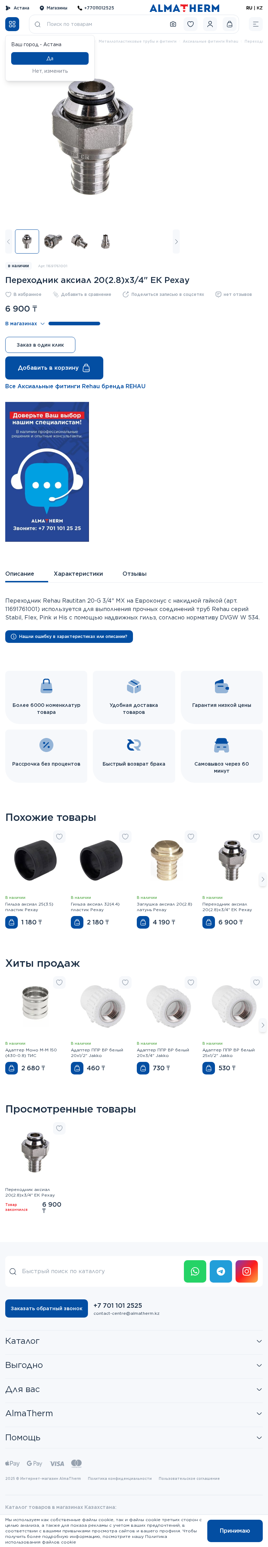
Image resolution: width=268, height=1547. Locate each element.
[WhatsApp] (195, 1271)
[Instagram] (247, 1271)
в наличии (18, 265)
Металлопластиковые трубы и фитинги (138, 41)
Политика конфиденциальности (120, 1478)
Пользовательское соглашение (189, 1478)
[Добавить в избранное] (59, 836)
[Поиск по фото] (173, 24)
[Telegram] (221, 1271)
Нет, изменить (50, 71)
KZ (260, 7)
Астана (21, 7)
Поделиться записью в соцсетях (168, 294)
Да (49, 58)
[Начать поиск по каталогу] (37, 24)
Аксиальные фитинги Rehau (210, 41)
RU (249, 7)
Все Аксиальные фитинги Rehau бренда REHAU (75, 386)
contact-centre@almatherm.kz (126, 1313)
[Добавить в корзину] (11, 922)
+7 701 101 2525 (118, 1305)
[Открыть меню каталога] (12, 24)
